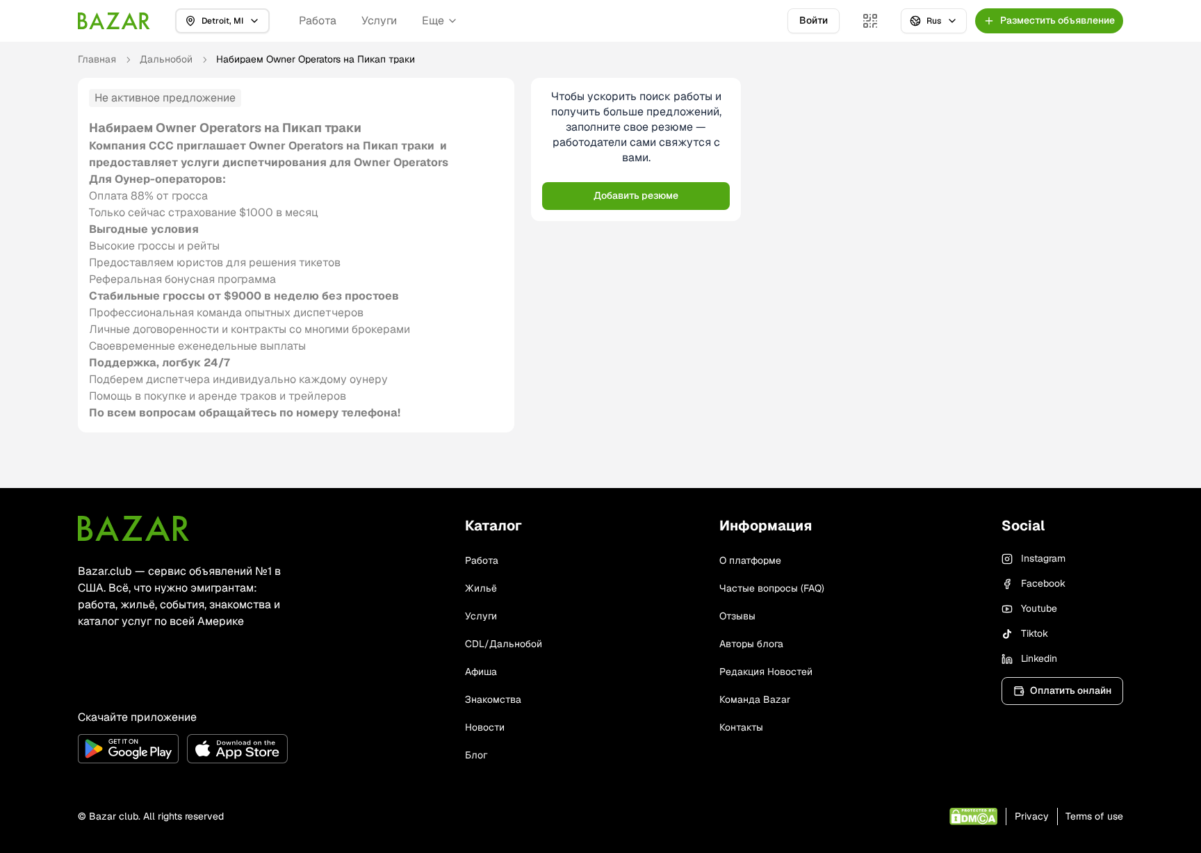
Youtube (1039, 608)
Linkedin (1039, 658)
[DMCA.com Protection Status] (973, 816)
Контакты (741, 727)
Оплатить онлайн (1070, 690)
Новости (485, 727)
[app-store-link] (237, 748)
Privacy (1032, 816)
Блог (476, 755)
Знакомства (493, 699)
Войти (813, 20)
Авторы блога (751, 643)
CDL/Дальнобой (503, 643)
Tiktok (1034, 633)
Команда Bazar (754, 699)
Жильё (481, 588)
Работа (317, 20)
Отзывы (737, 616)
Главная (97, 59)
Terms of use (1094, 816)
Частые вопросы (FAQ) (771, 588)
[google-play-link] (128, 748)
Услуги (379, 20)
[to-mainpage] (133, 528)
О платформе (750, 560)
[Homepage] (114, 21)
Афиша (481, 671)
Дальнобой (166, 59)
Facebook (1043, 583)
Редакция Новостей (765, 671)
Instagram (1043, 558)
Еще (433, 20)
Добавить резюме (636, 195)
